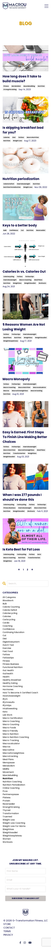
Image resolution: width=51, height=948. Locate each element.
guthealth (8, 673)
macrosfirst (8, 749)
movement (8, 772)
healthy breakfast (12, 679)
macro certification (13, 718)
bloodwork (8, 600)
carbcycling (21, 505)
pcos (5, 791)
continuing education (13, 632)
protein (6, 800)
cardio (6, 622)
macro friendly (10, 730)
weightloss (17, 283)
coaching (7, 625)
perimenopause (11, 794)
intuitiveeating (10, 708)
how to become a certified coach (20, 692)
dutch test (8, 644)
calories (6, 137)
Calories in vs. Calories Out (24, 271)
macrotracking (36, 391)
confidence (13, 230)
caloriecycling (8, 277)
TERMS (7, 931)
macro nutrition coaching (16, 737)
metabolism (16, 86)
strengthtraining (9, 89)
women (7, 838)
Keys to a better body (20, 225)
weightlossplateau (10, 341)
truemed (7, 816)
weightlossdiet (30, 283)
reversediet (40, 230)
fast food (8, 651)
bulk (5, 230)
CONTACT (9, 927)
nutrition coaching (12, 781)
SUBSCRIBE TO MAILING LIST (25, 898)
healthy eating (10, 683)
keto (39, 554)
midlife (6, 768)
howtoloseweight (23, 184)
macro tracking (11, 740)
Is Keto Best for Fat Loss (21, 549)
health (6, 676)
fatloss (21, 137)
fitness (6, 86)
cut (22, 230)
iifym (5, 699)
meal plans (38, 280)
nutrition (41, 86)
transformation (19, 453)
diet (14, 137)
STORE (7, 924)
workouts (42, 283)
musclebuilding (29, 86)
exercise (7, 648)
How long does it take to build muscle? (22, 78)
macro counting (25, 280)
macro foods (9, 727)
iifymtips (7, 705)
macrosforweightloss (20, 391)
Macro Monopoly (16, 379)
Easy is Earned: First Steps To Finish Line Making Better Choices (25, 437)
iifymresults (9, 702)
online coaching (11, 787)
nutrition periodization (12, 187)
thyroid (6, 810)
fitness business (9, 508)
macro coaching (11, 721)
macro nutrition (33, 137)
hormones (8, 689)
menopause (9, 762)
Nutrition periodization (21, 179)
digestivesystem (11, 641)
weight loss (17, 141)
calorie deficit (8, 184)
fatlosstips (29, 277)
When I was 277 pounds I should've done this (22, 497)
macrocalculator (39, 387)
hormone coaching (13, 686)
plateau (6, 797)
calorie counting (11, 606)
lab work (7, 714)
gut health (8, 670)
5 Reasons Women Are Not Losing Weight (24, 326)
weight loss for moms (14, 826)
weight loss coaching (14, 822)
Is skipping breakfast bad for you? (23, 130)
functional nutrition (13, 667)
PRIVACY (8, 934)
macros (6, 391)
